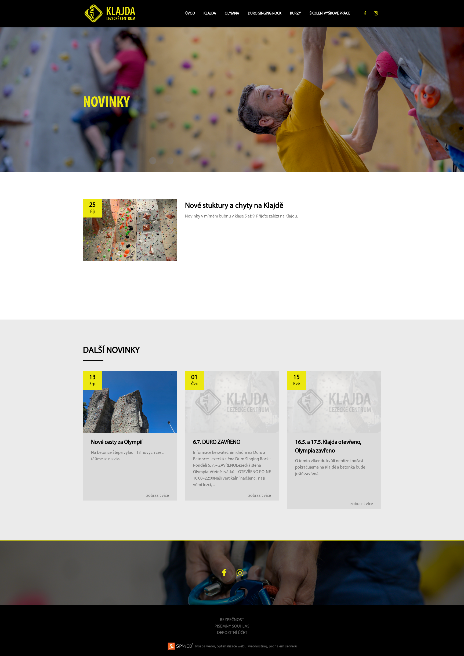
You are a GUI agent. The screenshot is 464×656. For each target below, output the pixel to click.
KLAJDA (210, 14)
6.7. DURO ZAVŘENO (216, 442)
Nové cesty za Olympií (117, 442)
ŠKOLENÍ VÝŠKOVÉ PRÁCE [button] (330, 14)
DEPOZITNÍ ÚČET (232, 633)
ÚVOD (190, 14)
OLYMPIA (232, 14)
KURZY (295, 14)
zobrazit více (157, 496)
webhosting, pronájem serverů (272, 646)
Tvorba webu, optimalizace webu (220, 646)
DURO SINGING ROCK (264, 14)
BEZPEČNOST (232, 620)
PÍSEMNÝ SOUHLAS (232, 626)
